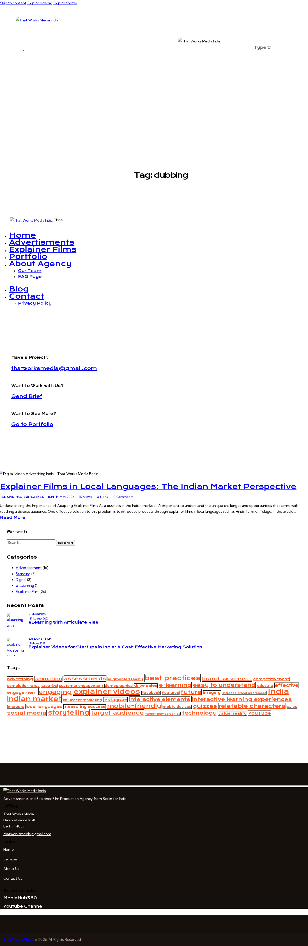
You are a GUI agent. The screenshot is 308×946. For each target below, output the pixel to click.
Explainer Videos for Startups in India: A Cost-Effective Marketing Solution (115, 647)
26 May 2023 (37, 643)
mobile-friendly (134, 705)
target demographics (162, 713)
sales (292, 706)
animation (48, 678)
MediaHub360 (20, 898)
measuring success (85, 707)
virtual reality (232, 713)
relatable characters (251, 706)
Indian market (34, 699)
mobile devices (177, 706)
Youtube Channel (23, 906)
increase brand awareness (244, 692)
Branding (11, 497)
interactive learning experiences (242, 699)
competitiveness (271, 679)
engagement (22, 692)
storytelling (68, 712)
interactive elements (159, 699)
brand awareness (227, 678)
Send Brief (26, 396)
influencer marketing (82, 700)
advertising (20, 679)
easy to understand (224, 685)
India (278, 691)
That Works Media (18, 939)
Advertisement (29, 567)
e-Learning (25, 585)
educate (265, 685)
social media (26, 713)
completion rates (23, 685)
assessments (85, 678)
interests (15, 706)
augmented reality (125, 679)
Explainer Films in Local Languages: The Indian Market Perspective (148, 486)
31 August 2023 (39, 618)
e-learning (175, 685)
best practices (172, 678)
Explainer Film (38, 497)
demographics (119, 685)
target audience (117, 713)
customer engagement (81, 685)
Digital (21, 579)
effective (287, 685)
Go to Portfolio (32, 424)
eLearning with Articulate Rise (63, 622)
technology (199, 713)
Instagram (115, 699)
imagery (212, 693)
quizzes (205, 706)
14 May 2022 (65, 497)
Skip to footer (65, 3)
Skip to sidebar (39, 3)
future (191, 692)
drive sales (145, 686)
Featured (170, 692)
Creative (49, 685)
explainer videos (106, 691)
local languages (44, 706)
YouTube (259, 713)
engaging (55, 691)
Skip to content (13, 3)
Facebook (151, 692)
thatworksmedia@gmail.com (54, 368)
